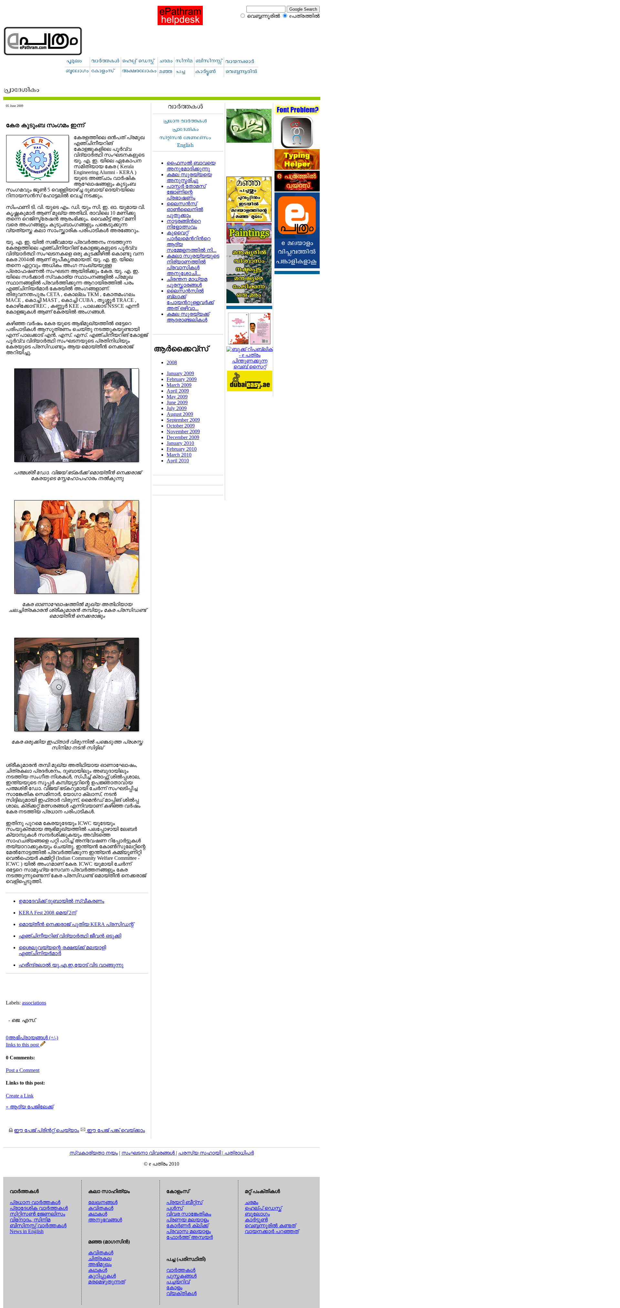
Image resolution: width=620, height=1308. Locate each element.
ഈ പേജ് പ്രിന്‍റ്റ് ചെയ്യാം (46, 1130)
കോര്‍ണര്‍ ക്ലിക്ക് (187, 1225)
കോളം (174, 1287)
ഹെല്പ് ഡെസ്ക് (263, 1208)
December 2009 (183, 437)
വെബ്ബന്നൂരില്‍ (263, 16)
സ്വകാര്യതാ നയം (93, 1153)
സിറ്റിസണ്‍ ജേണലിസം (37, 1214)
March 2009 (179, 385)
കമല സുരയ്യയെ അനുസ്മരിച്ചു (189, 177)
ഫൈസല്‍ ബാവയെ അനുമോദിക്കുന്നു (191, 165)
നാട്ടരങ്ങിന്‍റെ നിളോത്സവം (184, 224)
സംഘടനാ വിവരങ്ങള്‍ (148, 1153)
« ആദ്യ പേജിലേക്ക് (29, 1106)
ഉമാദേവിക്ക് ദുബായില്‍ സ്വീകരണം (61, 901)
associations (34, 1002)
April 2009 (178, 391)
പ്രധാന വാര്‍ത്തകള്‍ (35, 1202)
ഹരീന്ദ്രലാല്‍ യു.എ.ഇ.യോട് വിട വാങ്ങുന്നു (71, 965)
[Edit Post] (43, 1044)
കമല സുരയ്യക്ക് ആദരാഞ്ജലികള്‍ (188, 317)
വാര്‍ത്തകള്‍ (180, 1270)
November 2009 (183, 431)
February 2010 (182, 449)
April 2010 (178, 460)
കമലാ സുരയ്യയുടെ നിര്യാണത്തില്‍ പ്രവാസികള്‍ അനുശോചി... (193, 264)
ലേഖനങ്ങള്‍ (103, 1202)
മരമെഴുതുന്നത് (106, 1281)
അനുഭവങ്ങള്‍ (105, 1219)
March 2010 (179, 455)
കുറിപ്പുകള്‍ (102, 1276)
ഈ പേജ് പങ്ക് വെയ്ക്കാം (115, 1130)
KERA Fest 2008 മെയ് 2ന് (47, 912)
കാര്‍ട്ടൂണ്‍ (256, 1219)
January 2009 (180, 373)
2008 (172, 362)
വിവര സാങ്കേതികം (188, 1214)
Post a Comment (22, 1070)
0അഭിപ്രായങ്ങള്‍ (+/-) (32, 1037)
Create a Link (20, 1095)
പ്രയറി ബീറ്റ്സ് (184, 1202)
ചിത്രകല (99, 1258)
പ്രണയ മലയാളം (187, 1219)
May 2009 (177, 396)
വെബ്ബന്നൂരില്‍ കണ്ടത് (270, 1225)
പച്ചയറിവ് (178, 1281)
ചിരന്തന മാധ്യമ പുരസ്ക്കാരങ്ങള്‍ (187, 282)
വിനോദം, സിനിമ (30, 1219)
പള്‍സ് (174, 1208)
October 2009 (181, 425)
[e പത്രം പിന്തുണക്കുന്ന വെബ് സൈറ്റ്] (249, 366)
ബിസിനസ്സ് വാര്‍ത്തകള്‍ (38, 1225)
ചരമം (251, 1202)
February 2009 (182, 379)
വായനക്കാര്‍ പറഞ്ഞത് (272, 1231)
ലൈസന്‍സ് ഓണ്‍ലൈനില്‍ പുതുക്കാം (185, 209)
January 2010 (180, 443)
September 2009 (183, 420)
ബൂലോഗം (257, 1214)
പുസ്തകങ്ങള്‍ (181, 1276)
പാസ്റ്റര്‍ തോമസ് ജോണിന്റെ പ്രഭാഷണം (186, 192)
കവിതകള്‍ (100, 1208)
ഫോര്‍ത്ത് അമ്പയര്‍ (189, 1237)
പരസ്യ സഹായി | (201, 1153)
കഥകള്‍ (97, 1214)
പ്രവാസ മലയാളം (188, 1231)
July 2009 (177, 408)
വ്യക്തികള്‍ (181, 1293)
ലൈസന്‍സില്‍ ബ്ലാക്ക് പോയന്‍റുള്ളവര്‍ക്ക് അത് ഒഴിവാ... (190, 299)
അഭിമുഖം (100, 1264)
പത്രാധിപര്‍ (239, 1153)
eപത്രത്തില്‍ (304, 16)
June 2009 (177, 402)
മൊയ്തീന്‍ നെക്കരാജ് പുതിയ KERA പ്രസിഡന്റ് (76, 924)
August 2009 (180, 414)
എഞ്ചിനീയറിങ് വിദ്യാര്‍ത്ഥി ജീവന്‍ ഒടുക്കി (70, 936)
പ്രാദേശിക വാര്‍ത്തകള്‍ (39, 1208)
